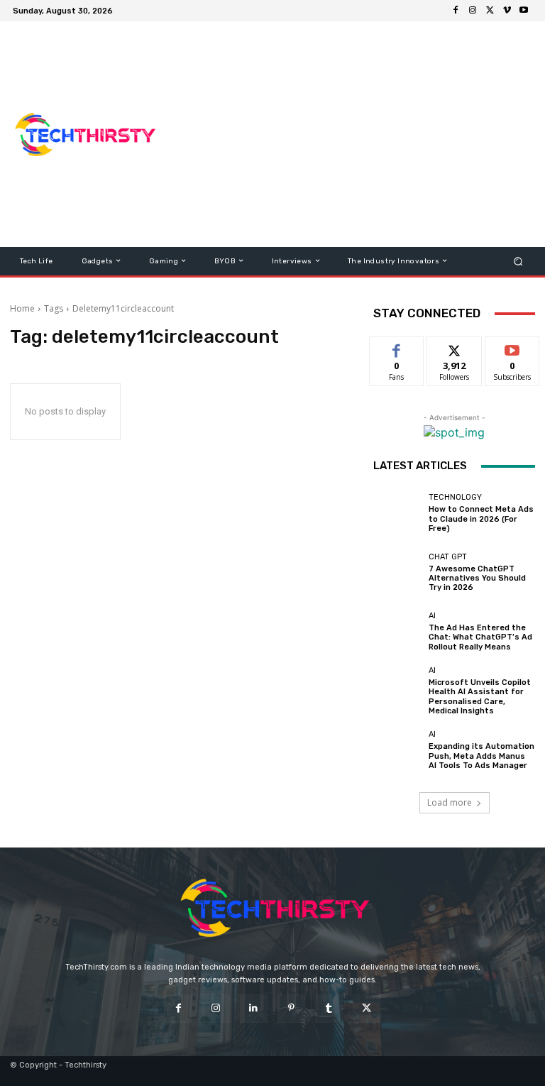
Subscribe (512, 347)
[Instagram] (472, 10)
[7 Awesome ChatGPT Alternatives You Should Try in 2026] (397, 572)
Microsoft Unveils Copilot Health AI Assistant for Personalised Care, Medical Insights (480, 696)
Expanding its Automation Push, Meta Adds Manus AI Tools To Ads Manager (481, 755)
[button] (518, 261)
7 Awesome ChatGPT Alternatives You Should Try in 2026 (477, 578)
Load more (449, 802)
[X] (489, 10)
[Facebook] (455, 10)
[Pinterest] (291, 1008)
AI (432, 616)
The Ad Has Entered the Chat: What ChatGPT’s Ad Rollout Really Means (480, 637)
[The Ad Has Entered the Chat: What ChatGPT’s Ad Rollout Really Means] (397, 632)
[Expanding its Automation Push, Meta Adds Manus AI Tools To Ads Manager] (397, 750)
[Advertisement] (358, 134)
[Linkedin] (254, 1008)
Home (22, 308)
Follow (454, 347)
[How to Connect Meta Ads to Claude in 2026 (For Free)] (397, 513)
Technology (455, 497)
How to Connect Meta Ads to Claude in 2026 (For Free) (481, 518)
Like (397, 347)
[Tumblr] (329, 1008)
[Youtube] (523, 10)
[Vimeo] (506, 10)
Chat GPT (448, 557)
